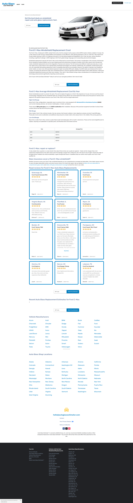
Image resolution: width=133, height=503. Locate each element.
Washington (82, 392)
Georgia (31, 368)
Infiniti (31, 330)
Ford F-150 (51, 456)
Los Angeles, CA (73, 471)
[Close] (20, 500)
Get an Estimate (33, 452)
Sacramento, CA (73, 483)
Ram (79, 340)
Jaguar (64, 330)
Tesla (31, 347)
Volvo (80, 347)
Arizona (80, 362)
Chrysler (48, 324)
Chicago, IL (71, 456)
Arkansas (65, 362)
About (18, 4)
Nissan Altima (52, 470)
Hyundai (97, 327)
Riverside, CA (72, 481)
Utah (30, 392)
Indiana (31, 372)
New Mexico (66, 382)
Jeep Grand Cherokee (54, 466)
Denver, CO (71, 463)
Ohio (30, 385)
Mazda (80, 334)
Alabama (48, 362)
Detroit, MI (71, 465)
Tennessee (81, 388)
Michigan (65, 375)
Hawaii (47, 368)
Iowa (63, 368)
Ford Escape (52, 455)
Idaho (80, 368)
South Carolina (50, 388)
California (97, 362)
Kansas (47, 372)
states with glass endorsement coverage (56, 165)
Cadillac (97, 320)
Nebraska (97, 378)
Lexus (47, 334)
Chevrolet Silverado (54, 453)
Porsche (64, 340)
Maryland (32, 375)
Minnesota (81, 375)
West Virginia (33, 395)
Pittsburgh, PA (72, 478)
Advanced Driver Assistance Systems (87, 102)
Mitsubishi (65, 337)
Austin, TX (71, 453)
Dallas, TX (71, 461)
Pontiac (48, 340)
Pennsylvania (82, 385)
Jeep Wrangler (52, 468)
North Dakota (82, 378)
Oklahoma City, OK (73, 475)
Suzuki (96, 343)
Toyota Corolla (52, 473)
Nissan (80, 337)
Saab (96, 340)
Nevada (80, 382)
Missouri (97, 375)
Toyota (47, 347)
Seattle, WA (71, 493)
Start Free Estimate (44, 25)
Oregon (64, 385)
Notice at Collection (65, 424)
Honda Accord (52, 458)
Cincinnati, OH (72, 458)
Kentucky (65, 372)
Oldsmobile (98, 337)
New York (97, 382)
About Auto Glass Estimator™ (36, 460)
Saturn (31, 343)
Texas (96, 388)
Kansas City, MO (73, 468)
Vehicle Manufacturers (35, 455)
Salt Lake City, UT (73, 485)
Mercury (32, 337)
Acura (31, 320)
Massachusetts (99, 372)
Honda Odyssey (53, 463)
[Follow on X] (66, 428)
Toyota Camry (52, 471)
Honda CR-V (52, 461)
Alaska (31, 362)
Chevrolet (32, 324)
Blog (23, 4)
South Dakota (66, 388)
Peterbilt (32, 340)
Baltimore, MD (72, 455)
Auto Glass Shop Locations (36, 453)
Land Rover (33, 334)
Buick (80, 320)
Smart (64, 343)
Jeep (79, 330)
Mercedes (97, 334)
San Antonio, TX (73, 486)
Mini (46, 337)
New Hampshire (34, 382)
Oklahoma (48, 385)
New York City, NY (73, 473)
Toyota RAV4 (52, 475)
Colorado (32, 365)
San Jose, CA (72, 491)
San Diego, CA (72, 488)
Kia (95, 330)
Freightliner (33, 327)
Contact (62, 418)
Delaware (81, 365)
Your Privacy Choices (65, 421)
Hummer (81, 327)
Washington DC (67, 365)
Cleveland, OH (72, 460)
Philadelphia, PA (73, 476)
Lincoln (64, 334)
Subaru (80, 343)
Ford (95, 324)
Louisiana (81, 372)
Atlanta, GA (71, 452)
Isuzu (47, 330)
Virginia (48, 392)
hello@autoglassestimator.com (66, 415)
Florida (96, 365)
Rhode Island (33, 388)
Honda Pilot (52, 465)
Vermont (65, 392)
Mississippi (33, 378)
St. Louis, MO (72, 495)
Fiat (79, 324)
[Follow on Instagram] (69, 428)
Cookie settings (4, 501)
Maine (47, 375)
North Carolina (67, 378)
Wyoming (48, 395)
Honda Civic (52, 460)
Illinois (96, 368)
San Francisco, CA (73, 490)
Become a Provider (117, 2)
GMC (47, 327)
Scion (47, 343)
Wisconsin (97, 392)
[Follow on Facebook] (64, 428)
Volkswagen (66, 347)
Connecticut (49, 365)
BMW (63, 320)
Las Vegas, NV (72, 470)
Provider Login (128, 2)
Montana (48, 378)
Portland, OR (72, 480)
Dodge (64, 324)
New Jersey (49, 382)
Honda (64, 327)
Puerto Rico (98, 385)
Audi (47, 320)
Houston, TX (72, 466)
